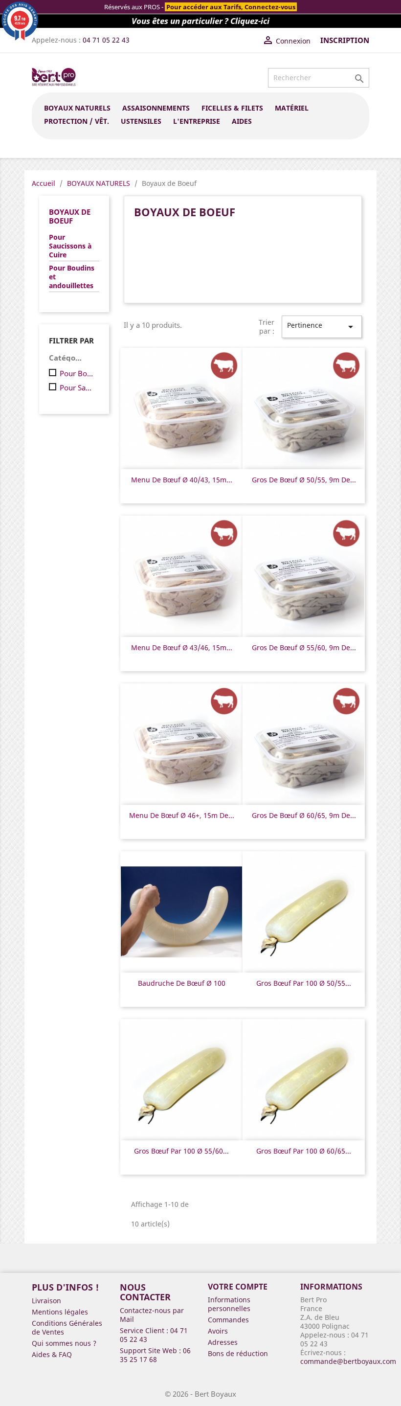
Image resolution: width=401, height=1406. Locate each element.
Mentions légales (60, 1311)
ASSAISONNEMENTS (156, 108)
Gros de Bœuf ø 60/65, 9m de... (304, 815)
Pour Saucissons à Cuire (70, 246)
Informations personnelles (229, 1304)
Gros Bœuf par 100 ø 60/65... (303, 1151)
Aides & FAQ (52, 1354)
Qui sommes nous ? (64, 1343)
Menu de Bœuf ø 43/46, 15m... (181, 647)
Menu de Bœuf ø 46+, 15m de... (181, 815)
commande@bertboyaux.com (348, 1361)
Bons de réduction (238, 1353)
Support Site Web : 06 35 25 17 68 (155, 1355)
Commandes (228, 1319)
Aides (242, 121)
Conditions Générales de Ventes (67, 1327)
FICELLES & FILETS (232, 108)
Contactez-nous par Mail (152, 1315)
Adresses (223, 1342)
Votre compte (237, 1286)
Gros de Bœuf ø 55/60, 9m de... (304, 647)
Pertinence (321, 326)
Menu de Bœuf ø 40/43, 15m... (181, 479)
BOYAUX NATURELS (77, 108)
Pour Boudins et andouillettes (71, 277)
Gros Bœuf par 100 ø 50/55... (303, 983)
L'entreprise (196, 121)
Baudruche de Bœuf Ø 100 (181, 983)
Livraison (46, 1300)
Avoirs (218, 1331)
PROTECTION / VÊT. (76, 121)
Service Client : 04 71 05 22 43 (154, 1335)
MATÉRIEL (292, 108)
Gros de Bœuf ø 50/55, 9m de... (304, 479)
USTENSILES (141, 121)
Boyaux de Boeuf (69, 216)
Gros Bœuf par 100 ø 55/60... (181, 1151)
